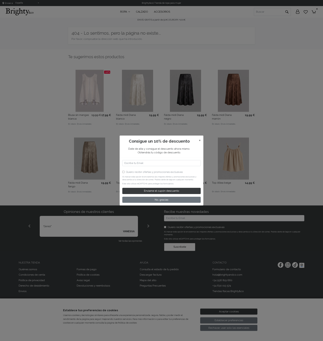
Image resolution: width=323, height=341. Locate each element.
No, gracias (161, 199)
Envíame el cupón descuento (161, 190)
